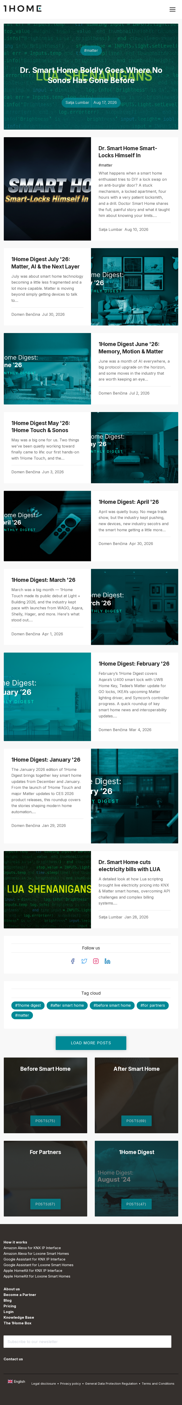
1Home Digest (136, 1152)
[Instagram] (96, 961)
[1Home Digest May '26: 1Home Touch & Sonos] (134, 447)
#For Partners (153, 1005)
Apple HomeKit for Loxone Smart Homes (37, 1276)
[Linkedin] (107, 961)
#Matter (91, 50)
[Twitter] (84, 961)
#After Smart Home (67, 1005)
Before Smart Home (45, 1069)
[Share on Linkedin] (168, 230)
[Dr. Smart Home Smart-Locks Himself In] (47, 189)
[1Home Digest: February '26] (47, 697)
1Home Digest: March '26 (43, 580)
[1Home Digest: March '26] (134, 607)
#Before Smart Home (112, 1005)
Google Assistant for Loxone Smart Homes (38, 1265)
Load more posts (91, 1043)
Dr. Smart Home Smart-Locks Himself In (128, 151)
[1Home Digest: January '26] (134, 796)
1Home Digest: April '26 (129, 502)
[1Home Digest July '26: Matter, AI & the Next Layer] (134, 286)
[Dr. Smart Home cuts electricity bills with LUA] (47, 889)
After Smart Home (137, 1069)
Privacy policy (70, 1383)
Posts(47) (136, 1204)
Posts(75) (45, 1121)
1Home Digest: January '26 (45, 759)
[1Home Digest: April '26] (47, 526)
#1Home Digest (28, 1005)
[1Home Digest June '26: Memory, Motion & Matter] (47, 368)
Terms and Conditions (158, 1383)
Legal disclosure (44, 1383)
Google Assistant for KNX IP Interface (34, 1259)
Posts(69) (136, 1121)
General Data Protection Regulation (111, 1383)
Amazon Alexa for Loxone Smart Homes (36, 1253)
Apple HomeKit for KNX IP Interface (33, 1270)
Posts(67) (45, 1204)
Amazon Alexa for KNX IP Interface (32, 1248)
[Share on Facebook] (163, 230)
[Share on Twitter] (157, 230)
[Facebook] (72, 961)
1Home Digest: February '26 (134, 663)
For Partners (45, 1152)
